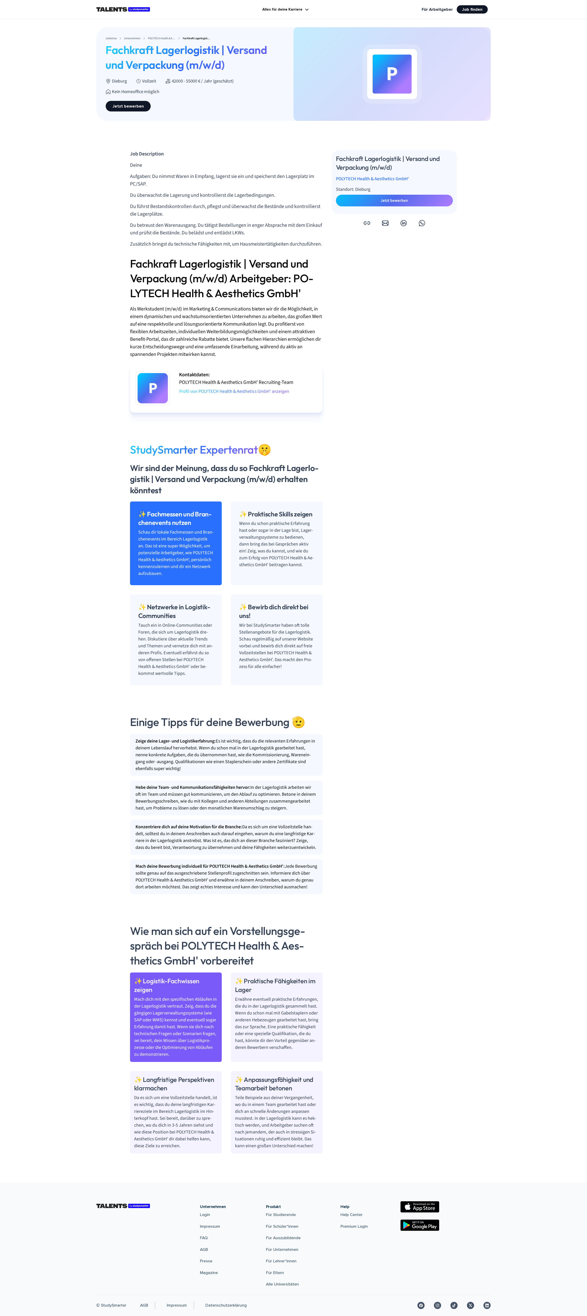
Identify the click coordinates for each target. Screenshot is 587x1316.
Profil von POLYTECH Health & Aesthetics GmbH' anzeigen (234, 391)
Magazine (209, 1272)
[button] (367, 223)
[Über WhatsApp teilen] (422, 223)
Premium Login (354, 1226)
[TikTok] (454, 1305)
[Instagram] (437, 1305)
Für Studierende (281, 1214)
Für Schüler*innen (282, 1226)
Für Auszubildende (283, 1237)
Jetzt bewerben (128, 106)
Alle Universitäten (282, 1284)
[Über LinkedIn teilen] (403, 223)
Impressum (210, 1226)
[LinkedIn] (487, 1305)
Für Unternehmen (282, 1249)
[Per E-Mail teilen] (385, 223)
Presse (206, 1260)
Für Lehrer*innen (281, 1260)
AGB (204, 1249)
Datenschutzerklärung (226, 1305)
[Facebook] (421, 1305)
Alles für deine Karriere (282, 9)
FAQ (204, 1237)
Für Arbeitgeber (437, 9)
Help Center (352, 1214)
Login (205, 1214)
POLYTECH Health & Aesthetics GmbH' (372, 178)
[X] (470, 1305)
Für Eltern (275, 1272)
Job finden (472, 9)
